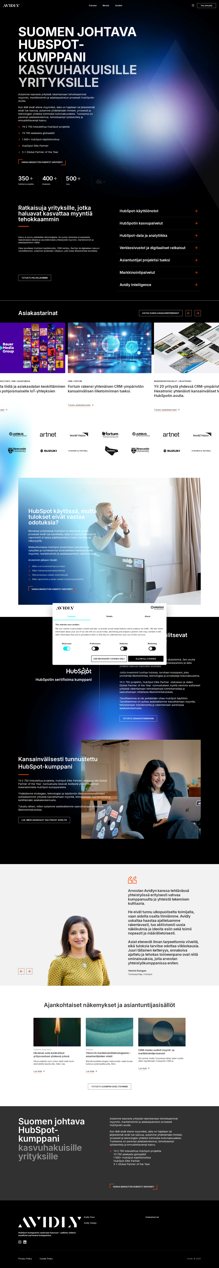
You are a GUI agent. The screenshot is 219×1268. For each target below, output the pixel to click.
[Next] (198, 313)
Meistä (106, 5)
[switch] (95, 649)
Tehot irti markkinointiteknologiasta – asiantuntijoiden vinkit (108, 1054)
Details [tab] (109, 616)
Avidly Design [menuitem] (90, 1223)
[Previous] (189, 313)
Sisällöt (118, 5)
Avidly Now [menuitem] (89, 1217)
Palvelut (93, 5)
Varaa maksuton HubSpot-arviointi (41, 162)
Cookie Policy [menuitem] (46, 1258)
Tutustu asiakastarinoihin (138, 718)
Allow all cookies (146, 659)
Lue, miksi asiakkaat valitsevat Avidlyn (44, 820)
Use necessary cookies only (109, 659)
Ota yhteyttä (206, 5)
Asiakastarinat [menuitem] (152, 1217)
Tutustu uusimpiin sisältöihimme (109, 1086)
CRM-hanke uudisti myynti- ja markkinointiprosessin (156, 1052)
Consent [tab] (71, 616)
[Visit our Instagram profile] (19, 1242)
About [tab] (147, 616)
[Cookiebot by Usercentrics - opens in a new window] (153, 608)
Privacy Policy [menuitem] (25, 1258)
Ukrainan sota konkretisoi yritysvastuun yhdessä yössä (51, 1054)
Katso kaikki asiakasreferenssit (160, 313)
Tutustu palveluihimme (35, 278)
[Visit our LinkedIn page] (24, 1242)
